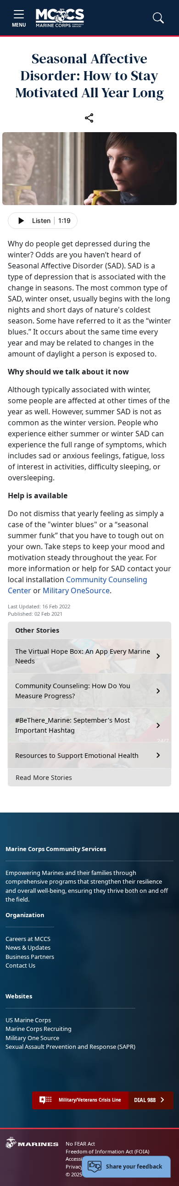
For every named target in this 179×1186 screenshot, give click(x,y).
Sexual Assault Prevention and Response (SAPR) (70, 1046)
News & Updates (28, 947)
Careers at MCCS (28, 939)
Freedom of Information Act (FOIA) (107, 1151)
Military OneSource (76, 590)
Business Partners (30, 956)
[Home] (60, 17)
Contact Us (20, 965)
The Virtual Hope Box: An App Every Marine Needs (82, 656)
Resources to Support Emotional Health (77, 755)
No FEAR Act (80, 1143)
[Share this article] (89, 118)
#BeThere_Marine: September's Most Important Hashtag (72, 725)
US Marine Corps (28, 1020)
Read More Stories (44, 777)
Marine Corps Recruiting (39, 1029)
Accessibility (80, 1158)
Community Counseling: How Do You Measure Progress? (72, 690)
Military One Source (32, 1038)
